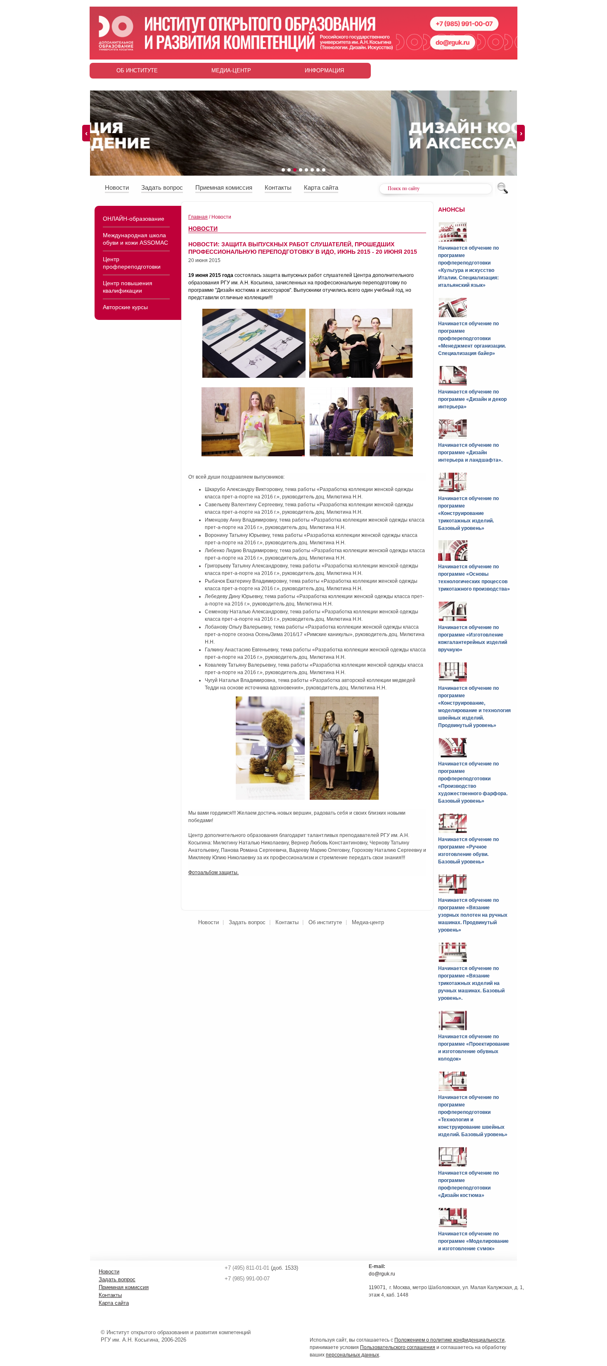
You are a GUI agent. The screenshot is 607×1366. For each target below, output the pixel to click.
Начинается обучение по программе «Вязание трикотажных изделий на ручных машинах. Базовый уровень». (471, 983)
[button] (283, 170)
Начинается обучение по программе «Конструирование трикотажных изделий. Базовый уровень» (468, 513)
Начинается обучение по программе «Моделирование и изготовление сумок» (473, 1241)
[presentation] (86, 133)
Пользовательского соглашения (397, 1347)
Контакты (278, 187)
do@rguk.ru (382, 1274)
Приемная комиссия (223, 187)
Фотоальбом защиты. (213, 872)
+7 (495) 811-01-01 (247, 1268)
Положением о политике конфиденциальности (449, 1340)
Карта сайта (321, 187)
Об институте (137, 70)
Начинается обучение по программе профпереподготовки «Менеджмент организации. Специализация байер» (472, 338)
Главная (198, 217)
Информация (324, 70)
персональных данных (352, 1355)
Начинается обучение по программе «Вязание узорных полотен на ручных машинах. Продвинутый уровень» (472, 915)
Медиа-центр (231, 70)
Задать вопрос (162, 187)
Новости (117, 187)
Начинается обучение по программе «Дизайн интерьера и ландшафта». (470, 452)
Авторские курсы (125, 307)
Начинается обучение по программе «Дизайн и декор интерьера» (472, 399)
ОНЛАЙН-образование (133, 218)
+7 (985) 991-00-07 (247, 1278)
